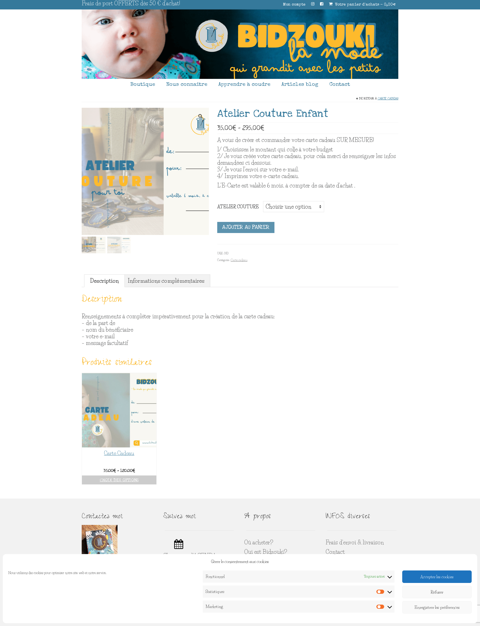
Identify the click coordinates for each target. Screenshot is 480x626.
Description (104, 280)
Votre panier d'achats (365, 5)
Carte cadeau (388, 99)
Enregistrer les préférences (437, 607)
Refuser (437, 592)
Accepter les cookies (437, 576)
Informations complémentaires (166, 280)
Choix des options (119, 480)
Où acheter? (258, 542)
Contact (335, 552)
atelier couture (238, 206)
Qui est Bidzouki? (265, 552)
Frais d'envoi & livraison (355, 542)
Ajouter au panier (245, 227)
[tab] (104, 280)
